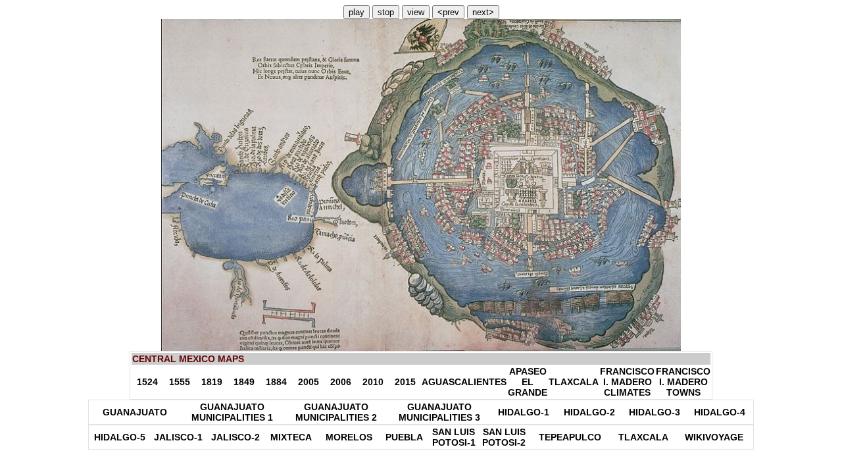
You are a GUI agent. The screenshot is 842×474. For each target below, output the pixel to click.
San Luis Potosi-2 (504, 437)
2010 (373, 382)
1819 (211, 382)
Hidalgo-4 (719, 412)
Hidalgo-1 (523, 412)
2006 (340, 382)
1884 (276, 382)
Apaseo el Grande (527, 382)
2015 (405, 382)
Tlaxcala (574, 382)
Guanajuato (135, 412)
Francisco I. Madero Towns (683, 382)
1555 (179, 382)
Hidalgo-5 (119, 437)
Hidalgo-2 (589, 412)
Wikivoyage (714, 437)
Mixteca (291, 437)
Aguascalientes (464, 382)
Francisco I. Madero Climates (627, 382)
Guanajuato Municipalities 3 (439, 412)
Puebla (404, 437)
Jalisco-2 (235, 437)
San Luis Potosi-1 (454, 437)
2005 (308, 382)
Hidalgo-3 (654, 412)
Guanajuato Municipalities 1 (232, 412)
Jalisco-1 (178, 437)
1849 (244, 382)
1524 (147, 382)
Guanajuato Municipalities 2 (336, 412)
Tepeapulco (570, 437)
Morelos (349, 437)
